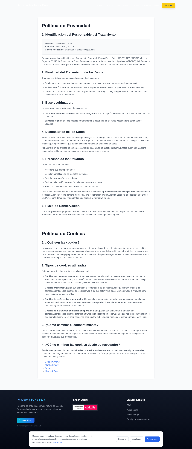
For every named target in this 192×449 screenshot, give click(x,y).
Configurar (136, 439)
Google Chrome (52, 362)
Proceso (109, 5)
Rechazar (122, 439)
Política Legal (133, 415)
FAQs (156, 5)
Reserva (168, 5)
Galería (126, 5)
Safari (47, 368)
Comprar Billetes (25, 420)
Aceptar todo (152, 439)
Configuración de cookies (138, 419)
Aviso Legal (132, 410)
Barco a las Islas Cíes (32, 5)
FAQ (129, 405)
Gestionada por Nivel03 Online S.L (29, 426)
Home (99, 5)
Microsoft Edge (52, 371)
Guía (118, 5)
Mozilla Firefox (52, 365)
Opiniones (146, 5)
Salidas (136, 5)
